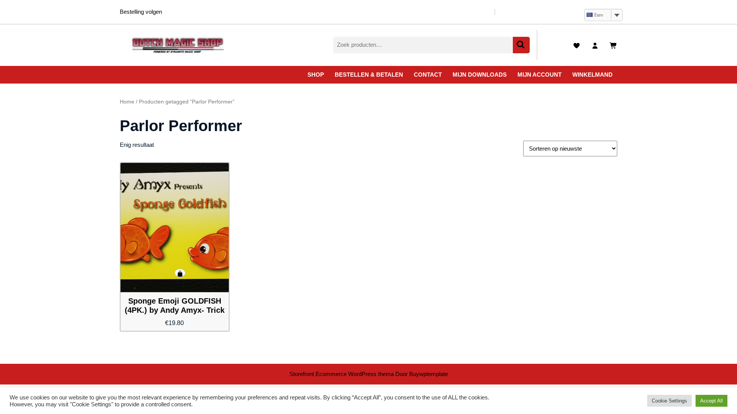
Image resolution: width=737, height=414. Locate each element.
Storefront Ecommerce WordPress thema (341, 374)
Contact (428, 74)
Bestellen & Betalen (369, 74)
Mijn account (539, 74)
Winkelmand (592, 74)
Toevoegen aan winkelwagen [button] (180, 273)
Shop (315, 74)
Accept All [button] (711, 401)
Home (127, 102)
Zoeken (521, 45)
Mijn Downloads (480, 74)
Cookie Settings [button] (669, 401)
